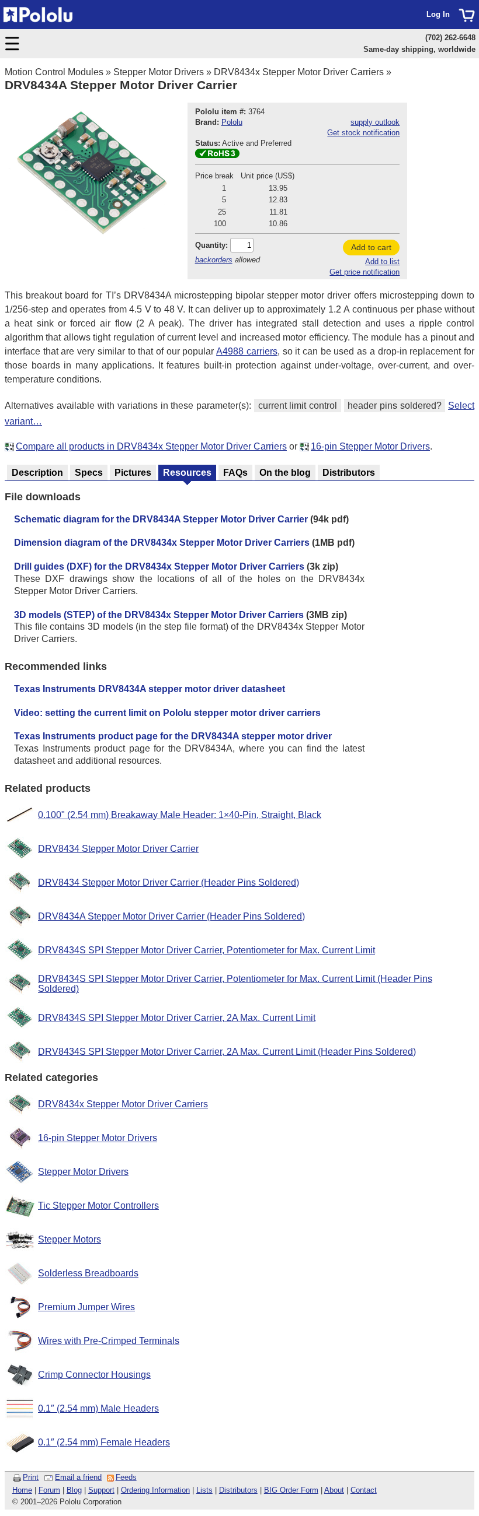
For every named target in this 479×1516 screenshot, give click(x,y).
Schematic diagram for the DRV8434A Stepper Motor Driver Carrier (161, 519)
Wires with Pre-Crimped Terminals (108, 1341)
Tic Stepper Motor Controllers (98, 1205)
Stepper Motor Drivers (158, 72)
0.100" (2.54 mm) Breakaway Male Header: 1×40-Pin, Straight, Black (179, 815)
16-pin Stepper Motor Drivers (370, 446)
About (334, 1490)
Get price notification (364, 272)
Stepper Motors (69, 1239)
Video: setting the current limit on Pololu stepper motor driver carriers (167, 713)
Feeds (126, 1477)
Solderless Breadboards (88, 1273)
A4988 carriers (246, 351)
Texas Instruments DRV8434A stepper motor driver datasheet (149, 689)
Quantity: (211, 245)
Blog (74, 1490)
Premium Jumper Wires (86, 1307)
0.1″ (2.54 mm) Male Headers (98, 1408)
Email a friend (78, 1477)
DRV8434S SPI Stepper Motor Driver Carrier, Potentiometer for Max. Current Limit (206, 950)
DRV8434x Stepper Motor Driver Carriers (299, 72)
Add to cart (371, 247)
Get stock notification (363, 132)
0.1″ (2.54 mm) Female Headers (104, 1442)
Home (22, 1490)
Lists (204, 1490)
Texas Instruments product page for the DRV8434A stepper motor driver (173, 736)
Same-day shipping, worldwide (419, 49)
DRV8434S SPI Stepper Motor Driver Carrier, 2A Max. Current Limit (176, 1018)
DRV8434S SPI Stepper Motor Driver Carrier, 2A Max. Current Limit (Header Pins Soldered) (227, 1052)
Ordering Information (155, 1490)
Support (101, 1490)
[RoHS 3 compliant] (217, 155)
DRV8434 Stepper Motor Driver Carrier (118, 849)
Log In (438, 14)
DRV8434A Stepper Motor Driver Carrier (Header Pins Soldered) (171, 916)
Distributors (238, 1490)
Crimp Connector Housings (94, 1375)
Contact (363, 1490)
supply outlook (375, 122)
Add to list (382, 261)
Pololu (231, 122)
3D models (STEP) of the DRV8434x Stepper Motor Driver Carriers (159, 615)
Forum (49, 1490)
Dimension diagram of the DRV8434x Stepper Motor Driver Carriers (162, 543)
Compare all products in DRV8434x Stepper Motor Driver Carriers (151, 446)
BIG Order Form (291, 1490)
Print (31, 1477)
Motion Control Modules (54, 72)
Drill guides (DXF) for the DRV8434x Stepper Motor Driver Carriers (159, 566)
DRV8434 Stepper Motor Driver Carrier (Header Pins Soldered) (168, 882)
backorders (213, 259)
